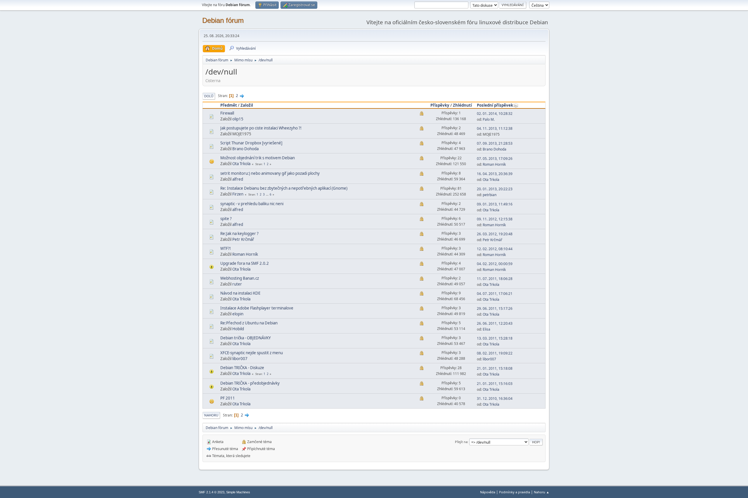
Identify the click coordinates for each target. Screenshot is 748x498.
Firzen (237, 194)
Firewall (227, 113)
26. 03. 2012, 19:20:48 (494, 233)
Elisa (486, 329)
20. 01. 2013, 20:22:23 (494, 188)
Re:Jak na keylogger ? (239, 233)
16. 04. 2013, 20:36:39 (494, 173)
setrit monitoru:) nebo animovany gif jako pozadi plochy (270, 173)
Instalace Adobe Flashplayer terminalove (256, 308)
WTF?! (225, 248)
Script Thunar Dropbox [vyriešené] (251, 143)
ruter (237, 284)
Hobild (238, 328)
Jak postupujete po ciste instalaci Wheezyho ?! (261, 128)
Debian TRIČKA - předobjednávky (250, 383)
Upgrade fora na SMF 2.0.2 (244, 263)
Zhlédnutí (462, 105)
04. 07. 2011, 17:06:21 (494, 293)
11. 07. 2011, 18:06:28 (494, 278)
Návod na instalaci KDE (240, 293)
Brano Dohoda (245, 148)
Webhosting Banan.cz (239, 278)
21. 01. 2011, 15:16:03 (494, 383)
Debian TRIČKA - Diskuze (242, 367)
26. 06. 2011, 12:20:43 (494, 323)
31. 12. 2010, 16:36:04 (494, 398)
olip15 (237, 119)
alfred (237, 179)
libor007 (239, 358)
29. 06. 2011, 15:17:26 (494, 308)
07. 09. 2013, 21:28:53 (494, 143)
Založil (246, 105)
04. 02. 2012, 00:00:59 (494, 263)
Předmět (228, 105)
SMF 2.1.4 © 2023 (211, 492)
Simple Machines (238, 492)
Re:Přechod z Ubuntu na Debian (249, 323)
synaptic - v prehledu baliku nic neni (251, 203)
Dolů (208, 96)
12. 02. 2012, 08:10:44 (494, 248)
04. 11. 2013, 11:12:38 (494, 128)
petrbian (489, 194)
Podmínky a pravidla (514, 492)
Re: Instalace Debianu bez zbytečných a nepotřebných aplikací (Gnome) (283, 188)
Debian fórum (223, 20)
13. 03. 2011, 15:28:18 (494, 338)
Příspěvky (439, 105)
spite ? (226, 218)
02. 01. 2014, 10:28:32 (494, 113)
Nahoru (211, 415)
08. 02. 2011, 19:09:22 (494, 353)
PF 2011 (227, 398)
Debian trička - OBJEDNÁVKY (245, 337)
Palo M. (489, 119)
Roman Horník (494, 164)
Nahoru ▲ (541, 492)
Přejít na (461, 442)
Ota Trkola (241, 163)
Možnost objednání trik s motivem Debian (257, 157)
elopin (237, 314)
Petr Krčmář (243, 239)
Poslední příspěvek (495, 105)
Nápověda (487, 492)
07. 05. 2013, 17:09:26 (494, 158)
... (267, 194)
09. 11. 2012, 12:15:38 (494, 219)
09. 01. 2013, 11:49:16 (494, 204)
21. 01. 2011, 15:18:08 (494, 368)
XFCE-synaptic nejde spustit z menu (251, 352)
